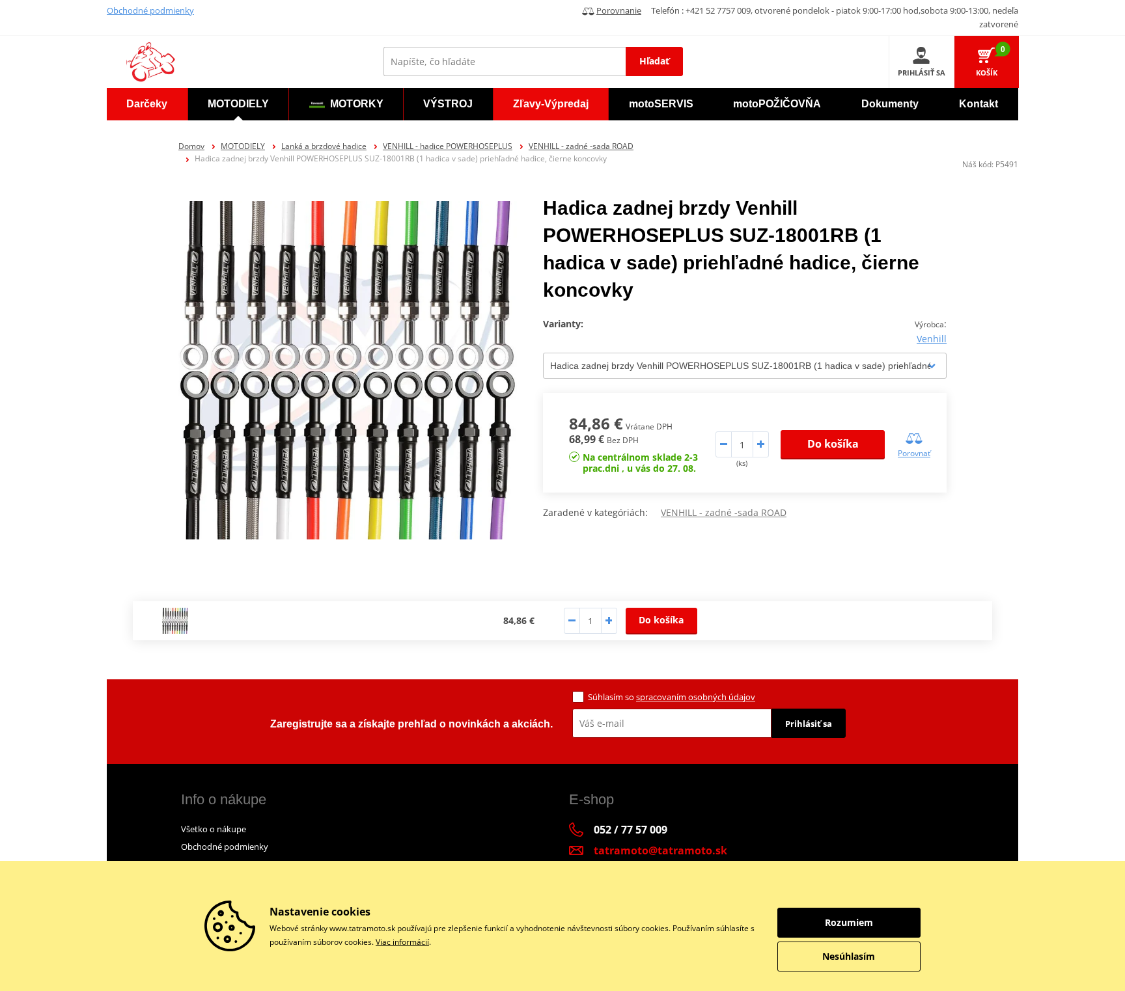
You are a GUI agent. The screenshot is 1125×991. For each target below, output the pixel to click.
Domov (191, 146)
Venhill (932, 339)
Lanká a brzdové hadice (324, 146)
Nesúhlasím (848, 956)
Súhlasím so (671, 697)
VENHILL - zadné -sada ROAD (581, 146)
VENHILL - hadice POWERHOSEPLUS (447, 146)
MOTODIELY (243, 146)
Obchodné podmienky (150, 10)
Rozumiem (849, 922)
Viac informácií (402, 941)
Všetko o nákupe (213, 829)
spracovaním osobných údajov (695, 697)
